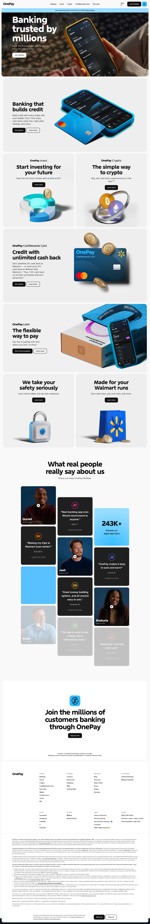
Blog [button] (95, 777)
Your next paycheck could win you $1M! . (75, 10)
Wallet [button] (41, 792)
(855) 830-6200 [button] (127, 815)
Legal (95, 812)
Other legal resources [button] (102, 827)
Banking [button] (42, 777)
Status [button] (96, 789)
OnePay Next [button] (71, 789)
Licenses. (55, 872)
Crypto (69, 4)
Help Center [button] (98, 783)
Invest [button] (41, 780)
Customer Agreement (50, 858)
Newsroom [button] (70, 780)
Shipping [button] (70, 783)
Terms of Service (75, 917)
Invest (62, 4)
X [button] (39, 824)
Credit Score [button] (44, 795)
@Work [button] (69, 815)
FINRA (83, 850)
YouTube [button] (42, 827)
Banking (53, 4)
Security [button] (97, 792)
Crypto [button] (41, 783)
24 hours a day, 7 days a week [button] (132, 818)
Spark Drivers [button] (72, 818)
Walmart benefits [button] (127, 780)
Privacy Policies (38, 919)
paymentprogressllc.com (89, 895)
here (56, 860)
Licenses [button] (97, 824)
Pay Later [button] (42, 789)
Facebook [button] (43, 815)
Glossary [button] (97, 780)
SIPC (87, 850)
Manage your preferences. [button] (52, 919)
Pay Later (96, 4)
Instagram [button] (43, 818)
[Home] (16, 4)
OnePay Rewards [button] (127, 777)
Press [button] (96, 786)
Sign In (122, 4)
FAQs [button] (68, 786)
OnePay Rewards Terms (37, 879)
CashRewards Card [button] (46, 786)
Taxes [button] (41, 798)
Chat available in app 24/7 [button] (130, 821)
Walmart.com (19, 878)
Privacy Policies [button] (100, 818)
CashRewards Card (82, 4)
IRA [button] (40, 801)
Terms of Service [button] (100, 815)
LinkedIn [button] (42, 821)
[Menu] (144, 4)
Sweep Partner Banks (45, 843)
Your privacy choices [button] (101, 821)
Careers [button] (70, 777)
